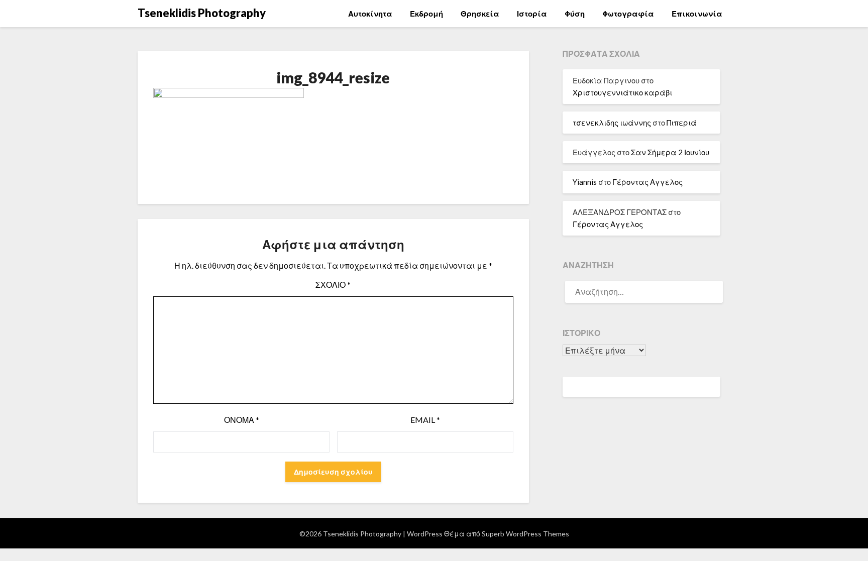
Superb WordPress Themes (525, 533)
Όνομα (241, 419)
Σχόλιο (333, 284)
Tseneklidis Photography (202, 13)
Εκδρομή (426, 13)
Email (425, 419)
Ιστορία (532, 13)
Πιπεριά (682, 122)
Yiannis (585, 181)
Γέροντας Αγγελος (647, 181)
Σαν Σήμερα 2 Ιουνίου (670, 152)
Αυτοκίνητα (370, 13)
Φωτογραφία (628, 13)
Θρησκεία (480, 13)
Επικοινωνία (697, 13)
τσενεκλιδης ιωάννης (612, 122)
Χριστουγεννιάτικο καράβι (622, 92)
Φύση (575, 13)
